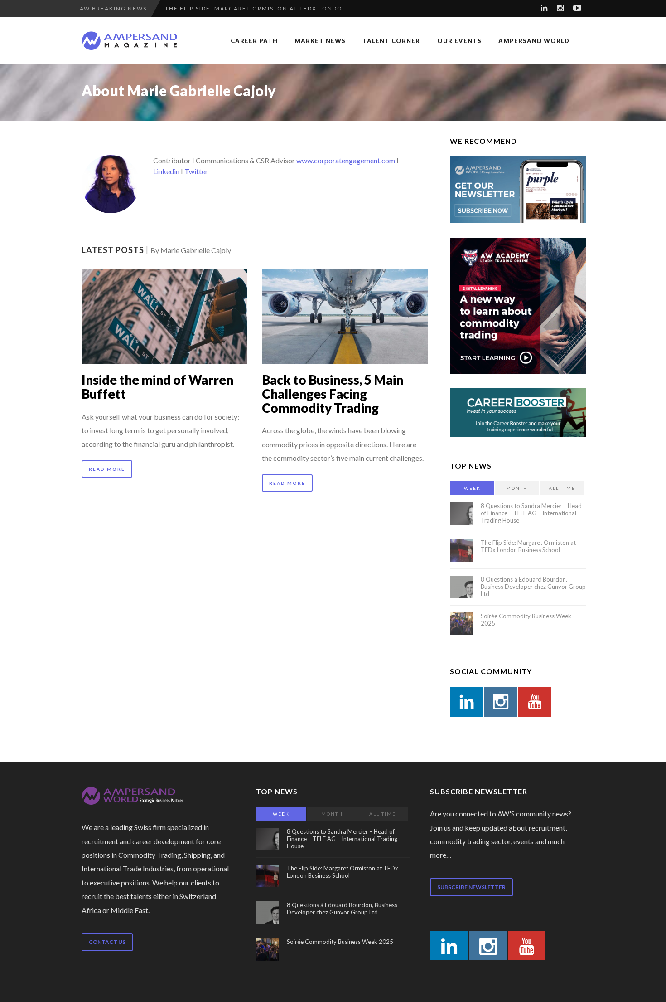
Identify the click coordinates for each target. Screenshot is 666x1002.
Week (472, 488)
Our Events (459, 40)
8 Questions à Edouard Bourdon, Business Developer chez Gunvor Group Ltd (533, 586)
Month (517, 488)
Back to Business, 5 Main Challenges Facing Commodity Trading (332, 393)
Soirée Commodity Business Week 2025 (340, 941)
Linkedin (166, 171)
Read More (107, 469)
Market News (320, 40)
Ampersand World (533, 40)
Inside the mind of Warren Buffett (157, 386)
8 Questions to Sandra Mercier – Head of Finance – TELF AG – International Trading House (531, 513)
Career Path (254, 40)
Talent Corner (391, 40)
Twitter (196, 171)
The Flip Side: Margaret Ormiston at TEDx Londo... (257, 8)
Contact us (107, 941)
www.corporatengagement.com (345, 160)
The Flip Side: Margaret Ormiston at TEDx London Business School (528, 546)
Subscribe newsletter (471, 887)
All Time (562, 488)
